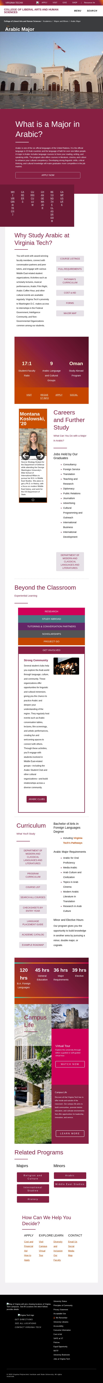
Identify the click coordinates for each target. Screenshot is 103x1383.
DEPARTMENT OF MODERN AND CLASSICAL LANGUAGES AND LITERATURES (70, 561)
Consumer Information (62, 1330)
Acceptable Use (60, 1314)
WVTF (56, 1351)
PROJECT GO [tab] (51, 641)
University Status (60, 1301)
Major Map (70, 313)
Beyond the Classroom (52, 206)
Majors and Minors (62, 21)
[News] (33, 500)
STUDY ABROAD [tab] (51, 619)
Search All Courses (33, 897)
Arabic (70, 1175)
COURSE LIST (33, 887)
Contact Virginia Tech (29, 1327)
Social (74, 395)
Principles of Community (63, 1305)
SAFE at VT (58, 1338)
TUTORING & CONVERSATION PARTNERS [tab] (51, 626)
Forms (70, 303)
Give (65, 3)
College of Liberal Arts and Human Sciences (23, 21)
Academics (48, 21)
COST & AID (70, 293)
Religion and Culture (33, 1177)
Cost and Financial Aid (28, 1246)
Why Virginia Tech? (12, 203)
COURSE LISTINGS (70, 259)
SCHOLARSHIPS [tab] (51, 634)
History (33, 1199)
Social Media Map (71, 1251)
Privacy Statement (61, 1310)
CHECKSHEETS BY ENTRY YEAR (33, 909)
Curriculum (32, 198)
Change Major (42, 200)
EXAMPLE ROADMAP (33, 945)
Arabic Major (75, 21)
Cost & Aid (58, 1334)
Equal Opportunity (60, 1347)
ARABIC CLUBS (37, 799)
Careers (22, 197)
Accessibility (58, 1326)
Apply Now (48, 175)
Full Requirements (70, 269)
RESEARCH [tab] (51, 611)
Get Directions (24, 1320)
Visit (55, 3)
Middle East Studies (70, 1184)
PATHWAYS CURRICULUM (70, 281)
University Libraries (61, 1322)
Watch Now (70, 1064)
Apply (44, 3)
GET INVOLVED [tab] (51, 650)
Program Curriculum (33, 875)
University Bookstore (62, 1355)
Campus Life (62, 198)
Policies (57, 1342)
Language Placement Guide (33, 923)
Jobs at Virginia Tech (62, 1359)
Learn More (70, 1133)
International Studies (33, 1189)
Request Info (44, 396)
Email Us (72, 1241)
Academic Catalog (33, 935)
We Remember (61, 1318)
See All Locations (26, 1323)
